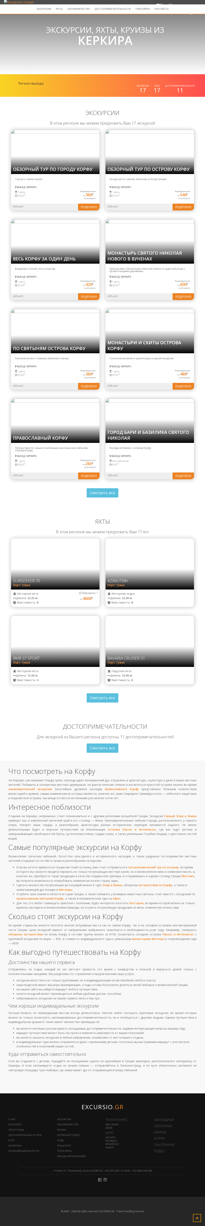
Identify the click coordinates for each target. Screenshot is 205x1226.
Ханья (110, 1147)
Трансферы (142, 8)
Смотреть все (102, 492)
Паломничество (78, 8)
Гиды (60, 1140)
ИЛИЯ (109, 1128)
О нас (12, 1119)
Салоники (163, 1126)
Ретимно (111, 1141)
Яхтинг (61, 1130)
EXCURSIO (102, 1107)
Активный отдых (68, 1135)
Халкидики (164, 1120)
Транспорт (64, 1145)
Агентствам (16, 1130)
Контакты (162, 8)
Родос (159, 1151)
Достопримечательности (112, 8)
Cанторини (164, 1145)
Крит (110, 1133)
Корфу (159, 1138)
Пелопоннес (117, 1120)
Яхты (59, 8)
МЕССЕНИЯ (112, 1124)
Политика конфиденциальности (23, 1148)
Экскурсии (43, 8)
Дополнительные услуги (24, 1135)
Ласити (110, 1137)
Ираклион (112, 1144)
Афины (160, 1132)
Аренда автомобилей (71, 1156)
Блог (11, 1140)
